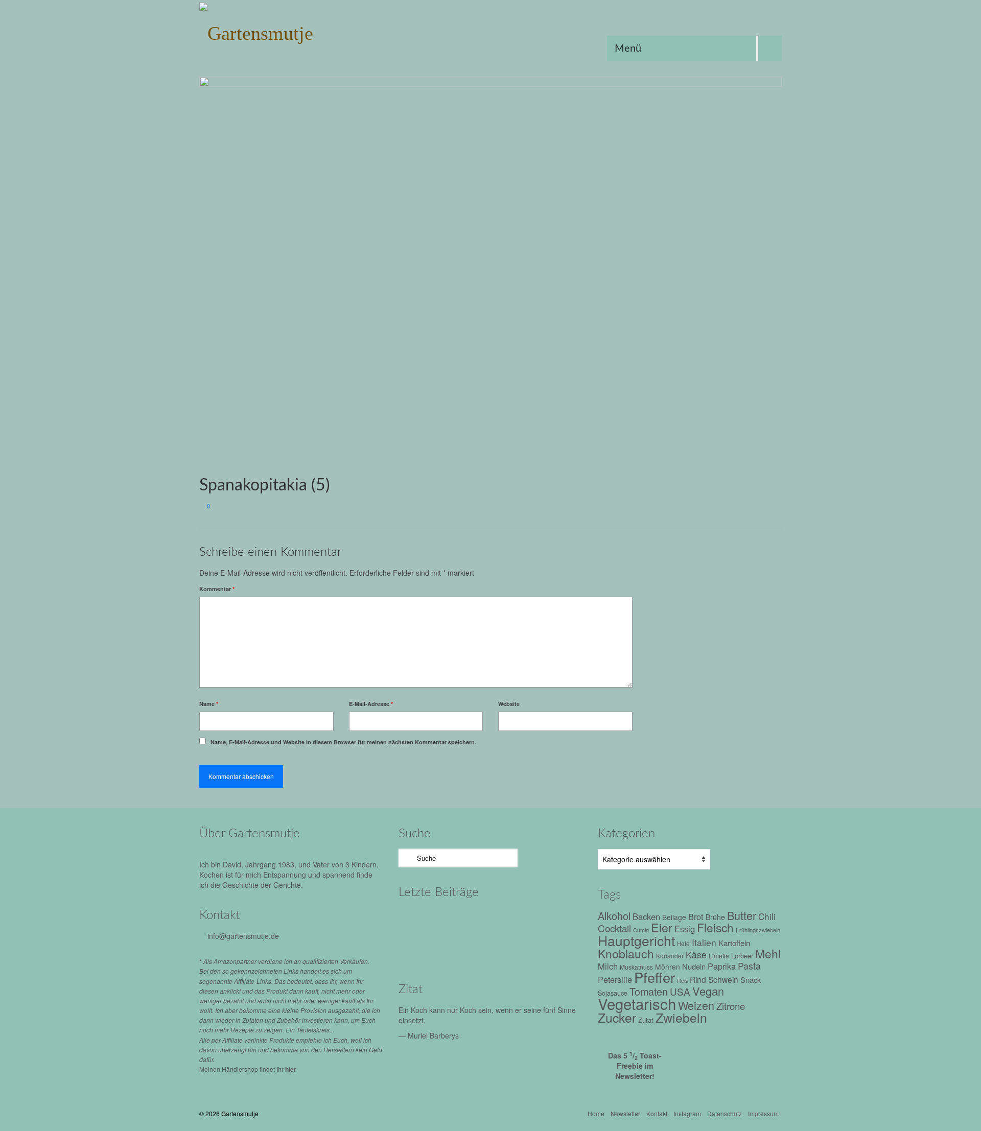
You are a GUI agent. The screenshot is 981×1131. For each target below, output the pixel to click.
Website (509, 704)
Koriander (670, 955)
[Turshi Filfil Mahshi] (550, 920)
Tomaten (648, 991)
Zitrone (730, 1005)
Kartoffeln (734, 942)
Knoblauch (626, 953)
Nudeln (694, 966)
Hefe (683, 943)
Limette (719, 956)
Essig (684, 929)
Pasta (749, 965)
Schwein (723, 979)
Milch (608, 966)
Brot (696, 916)
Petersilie (615, 979)
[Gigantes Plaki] (420, 920)
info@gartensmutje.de (243, 936)
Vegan (708, 991)
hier (290, 1069)
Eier (661, 927)
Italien (704, 942)
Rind (698, 979)
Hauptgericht (636, 940)
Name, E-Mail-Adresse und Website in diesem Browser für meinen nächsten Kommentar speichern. (343, 742)
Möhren (667, 966)
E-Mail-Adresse (371, 704)
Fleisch (715, 927)
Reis (682, 980)
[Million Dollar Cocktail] (550, 948)
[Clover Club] (507, 948)
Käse (696, 954)
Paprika (722, 966)
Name (208, 704)
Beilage (674, 917)
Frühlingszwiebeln (758, 930)
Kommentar (217, 589)
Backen (646, 916)
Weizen (696, 1005)
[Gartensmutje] (291, 30)
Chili (767, 916)
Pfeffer (654, 977)
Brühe (715, 917)
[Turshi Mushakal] (507, 920)
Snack (750, 979)
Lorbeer (742, 955)
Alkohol (614, 915)
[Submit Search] (406, 858)
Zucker (617, 1017)
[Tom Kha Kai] (420, 948)
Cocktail (614, 928)
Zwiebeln (681, 1017)
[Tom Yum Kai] (463, 948)
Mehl (768, 953)
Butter (741, 915)
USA (680, 991)
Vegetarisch (637, 1003)
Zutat (645, 1020)
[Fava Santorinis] (463, 920)
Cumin (641, 930)
